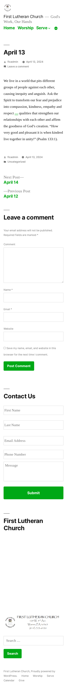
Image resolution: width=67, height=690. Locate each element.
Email (8, 309)
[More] (56, 28)
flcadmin (12, 61)
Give (21, 680)
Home (9, 27)
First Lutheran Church (23, 16)
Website (8, 328)
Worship (26, 27)
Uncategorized (16, 161)
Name (8, 289)
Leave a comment (18, 66)
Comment (9, 244)
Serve (41, 27)
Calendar (9, 680)
